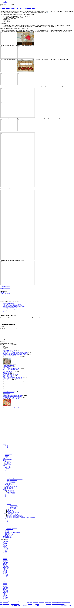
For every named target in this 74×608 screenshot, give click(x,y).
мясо (37, 604)
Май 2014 (5, 559)
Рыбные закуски (8, 454)
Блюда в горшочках (9, 487)
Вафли (8, 503)
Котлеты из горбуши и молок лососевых (11, 357)
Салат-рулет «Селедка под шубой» (9, 312)
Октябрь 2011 (5, 591)
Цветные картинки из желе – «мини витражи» (12, 304)
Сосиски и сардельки (11, 482)
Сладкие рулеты (10, 511)
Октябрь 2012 (5, 578)
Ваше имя (2, 326)
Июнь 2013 (5, 570)
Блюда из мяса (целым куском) (13, 478)
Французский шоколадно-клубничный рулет (11, 309)
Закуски (4, 444)
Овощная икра (5, 387)
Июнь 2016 (5, 545)
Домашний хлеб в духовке (12, 514)
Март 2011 (5, 598)
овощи (63, 604)
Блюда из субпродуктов (9, 484)
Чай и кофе (9, 527)
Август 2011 (5, 593)
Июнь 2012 (5, 583)
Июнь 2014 (5, 558)
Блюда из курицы (10, 476)
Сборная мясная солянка (7, 372)
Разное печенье (13, 508)
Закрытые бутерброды (11, 449)
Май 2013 (5, 571)
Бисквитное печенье (14, 506)
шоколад (8, 293)
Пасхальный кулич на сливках (9, 308)
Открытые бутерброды (11, 448)
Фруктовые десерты (9, 534)
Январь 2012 (5, 588)
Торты (8, 509)
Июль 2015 (5, 550)
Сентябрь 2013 (6, 567)
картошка (13, 604)
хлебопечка (58, 605)
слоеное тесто (30, 605)
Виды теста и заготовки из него (11, 518)
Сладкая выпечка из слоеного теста (14, 499)
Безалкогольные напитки (10, 523)
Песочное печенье (13, 505)
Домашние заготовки (7, 536)
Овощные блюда (8, 474)
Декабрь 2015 (5, 546)
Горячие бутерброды (11, 447)
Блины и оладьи (8, 494)
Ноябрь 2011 (5, 590)
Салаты (4, 460)
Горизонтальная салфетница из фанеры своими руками (14, 306)
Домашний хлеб (10, 491)
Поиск (13, 4)
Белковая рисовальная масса (8, 392)
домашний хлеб (64, 602)
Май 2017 (5, 542)
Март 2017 (5, 544)
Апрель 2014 (5, 560)
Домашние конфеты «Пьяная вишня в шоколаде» (12, 396)
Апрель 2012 (5, 585)
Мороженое (7, 533)
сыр (38, 605)
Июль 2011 (5, 594)
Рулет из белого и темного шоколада (10, 307)
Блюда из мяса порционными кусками (14, 479)
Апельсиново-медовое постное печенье (10, 384)
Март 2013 (5, 573)
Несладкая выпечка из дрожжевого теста (15, 516)
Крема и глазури (8, 535)
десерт (1, 293)
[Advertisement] (21, 296)
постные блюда (17, 605)
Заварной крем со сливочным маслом (10, 374)
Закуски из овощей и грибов (10, 451)
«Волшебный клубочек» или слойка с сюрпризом (12, 305)
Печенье (9, 504)
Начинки (7, 519)
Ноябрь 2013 (5, 565)
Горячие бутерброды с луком (8, 351)
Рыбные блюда (8, 483)
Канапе (8, 450)
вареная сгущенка (29, 602)
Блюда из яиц (5, 472)
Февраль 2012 (5, 587)
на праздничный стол (53, 604)
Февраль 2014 (5, 562)
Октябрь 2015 (5, 548)
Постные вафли (6, 367)
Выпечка (4, 489)
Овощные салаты (8, 462)
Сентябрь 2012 (6, 579)
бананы (4, 602)
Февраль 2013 (5, 574)
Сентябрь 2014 (6, 554)
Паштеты (7, 455)
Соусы (4, 458)
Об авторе (5, 2)
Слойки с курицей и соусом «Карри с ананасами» (12, 378)
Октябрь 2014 (5, 553)
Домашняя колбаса (11, 481)
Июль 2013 (5, 569)
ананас (1, 602)
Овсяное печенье (13, 507)
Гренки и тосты (10, 446)
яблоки (67, 605)
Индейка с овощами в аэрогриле (9, 355)
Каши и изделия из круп (7, 471)
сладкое (4, 293)
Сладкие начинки (10, 520)
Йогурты (7, 531)
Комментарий (3, 339)
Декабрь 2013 (5, 564)
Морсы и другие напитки (12, 528)
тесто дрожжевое (45, 605)
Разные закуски (8, 457)
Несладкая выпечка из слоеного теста (14, 515)
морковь (33, 604)
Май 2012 (5, 584)
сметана (34, 605)
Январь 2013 (5, 575)
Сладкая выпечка (8, 496)
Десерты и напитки (6, 522)
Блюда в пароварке (9, 488)
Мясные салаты (8, 461)
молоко (30, 604)
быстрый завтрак (13, 602)
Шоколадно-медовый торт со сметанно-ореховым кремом (14, 311)
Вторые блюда (5, 473)
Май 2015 (5, 552)
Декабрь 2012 (5, 576)
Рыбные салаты (8, 463)
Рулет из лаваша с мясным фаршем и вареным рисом (13, 407)
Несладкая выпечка (9, 513)
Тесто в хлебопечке (11, 493)
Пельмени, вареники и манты (11, 486)
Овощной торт (6, 310)
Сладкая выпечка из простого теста (14, 498)
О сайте (4, 1)
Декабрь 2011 (5, 589)
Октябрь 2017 (5, 541)
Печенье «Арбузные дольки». (8, 303)
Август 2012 (5, 580)
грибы (33, 602)
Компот (8, 524)
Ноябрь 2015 (5, 547)
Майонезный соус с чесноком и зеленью (11, 398)
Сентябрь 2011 (5, 592)
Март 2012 (5, 586)
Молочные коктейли (11, 525)
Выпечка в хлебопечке (9, 490)
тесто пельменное (52, 605)
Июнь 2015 (5, 551)
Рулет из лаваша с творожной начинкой (10, 382)
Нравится (2, 292)
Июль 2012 (5, 582)
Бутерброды (7, 445)
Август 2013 (5, 568)
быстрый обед (22, 602)
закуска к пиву (4, 604)
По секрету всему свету (7, 537)
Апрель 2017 (5, 543)
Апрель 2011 (5, 597)
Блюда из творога (8, 495)
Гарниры (7, 485)
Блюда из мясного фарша (12, 480)
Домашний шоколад (7, 380)
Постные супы (8, 468)
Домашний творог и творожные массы (12, 532)
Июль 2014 (5, 557)
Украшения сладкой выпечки (13, 512)
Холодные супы (8, 470)
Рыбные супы (8, 467)
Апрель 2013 (5, 572)
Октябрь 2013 (5, 566)
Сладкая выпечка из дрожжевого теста (15, 497)
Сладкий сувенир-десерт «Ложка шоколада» (18, 8)
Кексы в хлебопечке (11, 492)
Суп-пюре (7, 469)
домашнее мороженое (48, 602)
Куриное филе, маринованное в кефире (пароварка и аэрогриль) (15, 353)
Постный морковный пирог (8, 365)
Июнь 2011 (5, 595)
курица (17, 604)
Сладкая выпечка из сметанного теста (14, 500)
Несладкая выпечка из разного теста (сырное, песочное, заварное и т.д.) (21, 517)
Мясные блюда (8, 475)
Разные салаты (8, 464)
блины (6, 602)
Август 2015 (5, 549)
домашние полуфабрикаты (56, 602)
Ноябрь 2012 (5, 577)
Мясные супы (8, 466)
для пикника (41, 602)
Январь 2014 (5, 563)
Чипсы (6, 456)
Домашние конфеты (9, 529)
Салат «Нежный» (6, 394)
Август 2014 (5, 555)
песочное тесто (2, 605)
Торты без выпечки (11, 510)
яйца (70, 605)
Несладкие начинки (11, 521)
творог (40, 605)
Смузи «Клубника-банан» (8, 376)
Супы (4, 465)
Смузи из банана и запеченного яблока (10, 369)
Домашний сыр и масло (7, 459)
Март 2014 (5, 561)
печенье (7, 605)
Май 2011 (5, 596)
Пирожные (7, 530)
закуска (68, 602)
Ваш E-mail (2, 328)
